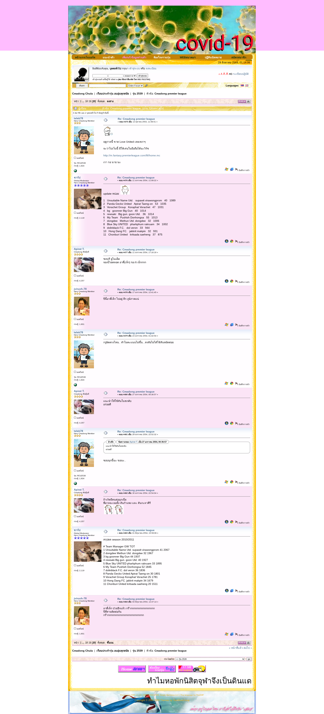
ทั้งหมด (101, 101)
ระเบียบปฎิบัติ (241, 73)
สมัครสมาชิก (238, 57)
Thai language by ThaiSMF (192, 695)
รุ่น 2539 (138, 93)
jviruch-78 (80, 288)
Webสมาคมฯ (188, 57)
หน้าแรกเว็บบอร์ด (85, 57)
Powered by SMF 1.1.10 (130, 695)
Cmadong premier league (170, 93)
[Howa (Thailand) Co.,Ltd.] (75, 172)
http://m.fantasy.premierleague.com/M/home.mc (131, 155)
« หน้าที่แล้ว (236, 647)
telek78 (78, 118)
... (83, 101)
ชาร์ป (77, 177)
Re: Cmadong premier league (136, 118)
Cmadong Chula (82, 93)
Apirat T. (79, 248)
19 (89, 101)
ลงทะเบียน (151, 68)
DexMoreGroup (181, 700)
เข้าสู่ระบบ (134, 68)
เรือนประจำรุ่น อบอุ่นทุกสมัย (113, 93)
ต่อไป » (248, 647)
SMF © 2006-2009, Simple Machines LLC (161, 695)
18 (86, 101)
